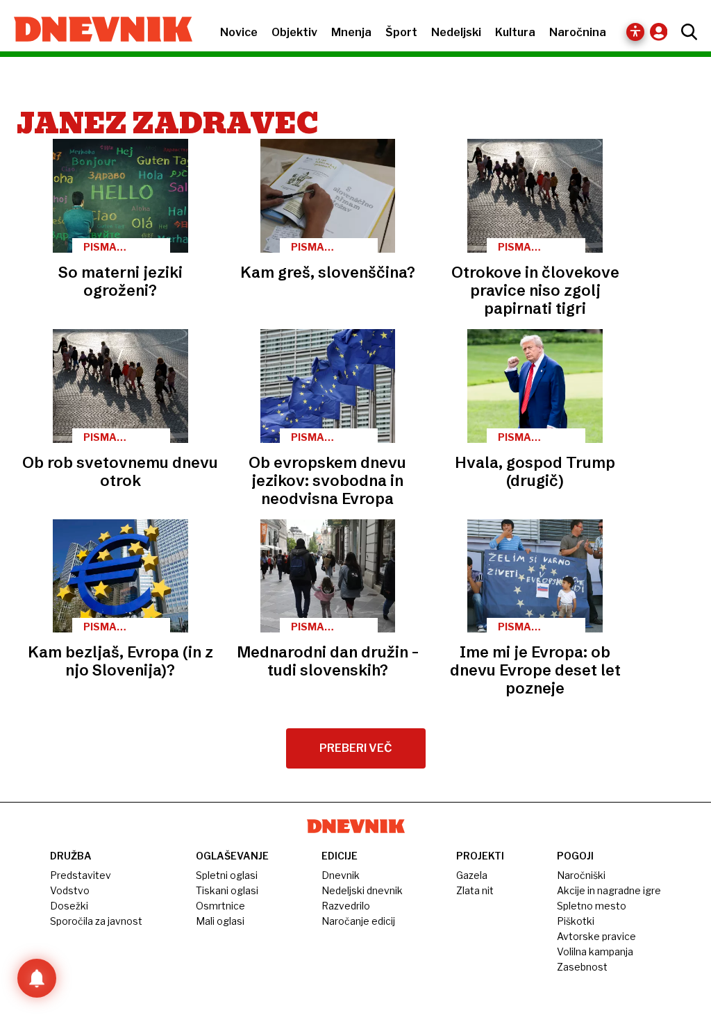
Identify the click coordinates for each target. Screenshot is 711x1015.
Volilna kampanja (595, 951)
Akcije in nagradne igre (609, 890)
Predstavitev (80, 875)
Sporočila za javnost (96, 921)
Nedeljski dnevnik (362, 890)
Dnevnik (340, 875)
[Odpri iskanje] (685, 32)
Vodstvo (70, 890)
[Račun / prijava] (662, 31)
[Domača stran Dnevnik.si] (96, 30)
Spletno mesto (591, 906)
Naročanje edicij (358, 921)
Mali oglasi (220, 921)
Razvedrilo (345, 906)
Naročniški (581, 875)
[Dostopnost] (635, 32)
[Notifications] (36, 978)
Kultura (515, 32)
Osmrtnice (220, 906)
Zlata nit (475, 890)
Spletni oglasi (227, 875)
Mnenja (351, 32)
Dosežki (69, 906)
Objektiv (294, 32)
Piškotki (575, 921)
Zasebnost (582, 967)
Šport (401, 32)
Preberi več (355, 748)
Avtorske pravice (596, 936)
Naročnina (577, 32)
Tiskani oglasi (227, 890)
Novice (239, 32)
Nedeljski (456, 32)
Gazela (471, 875)
